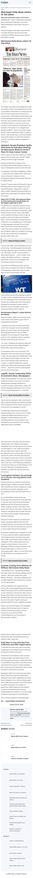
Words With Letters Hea (16, 866)
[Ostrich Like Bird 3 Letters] (6, 758)
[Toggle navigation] (30, 2)
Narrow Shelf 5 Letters (16, 811)
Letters (13, 734)
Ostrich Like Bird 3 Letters (20, 758)
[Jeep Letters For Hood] (6, 746)
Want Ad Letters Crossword (17, 792)
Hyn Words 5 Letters (15, 853)
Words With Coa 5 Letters (19, 736)
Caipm (11, 718)
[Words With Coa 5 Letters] (6, 735)
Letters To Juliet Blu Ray (16, 841)
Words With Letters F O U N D (18, 847)
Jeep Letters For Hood (18, 747)
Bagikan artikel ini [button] (16, 704)
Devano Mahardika (17, 709)
